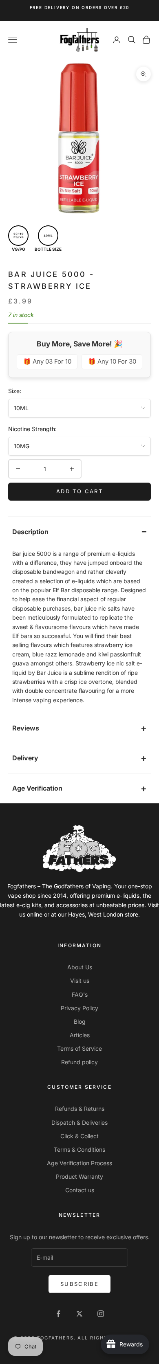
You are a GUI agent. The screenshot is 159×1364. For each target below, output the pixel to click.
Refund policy (79, 1061)
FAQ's (80, 994)
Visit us (79, 980)
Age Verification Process (79, 1163)
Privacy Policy (79, 1007)
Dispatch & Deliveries (79, 1122)
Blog (80, 1021)
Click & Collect (79, 1136)
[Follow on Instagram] (101, 1314)
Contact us (79, 1189)
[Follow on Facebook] (58, 1314)
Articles (80, 1034)
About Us (79, 967)
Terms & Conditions (79, 1149)
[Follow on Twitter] (79, 1314)
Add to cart (79, 491)
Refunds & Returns (79, 1108)
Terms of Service (79, 1048)
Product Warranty (79, 1176)
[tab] (79, 532)
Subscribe (79, 1284)
